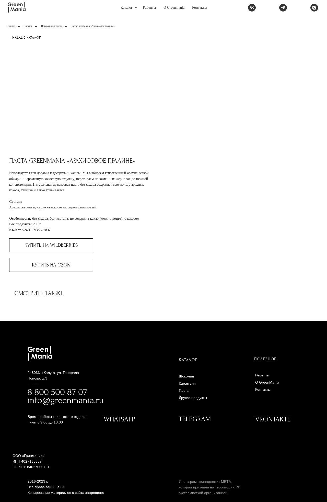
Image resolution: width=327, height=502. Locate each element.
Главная (11, 26)
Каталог (127, 7)
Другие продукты (193, 398)
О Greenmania (174, 7)
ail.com (33, 384)
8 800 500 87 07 (57, 392)
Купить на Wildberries (51, 245)
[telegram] (283, 8)
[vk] (252, 8)
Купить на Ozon (51, 265)
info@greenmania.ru (66, 400)
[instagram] (314, 8)
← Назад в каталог (24, 37)
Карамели (187, 383)
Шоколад (186, 376)
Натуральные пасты (51, 26)
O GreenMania (267, 382)
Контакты (199, 7)
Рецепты (149, 7)
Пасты (184, 390)
